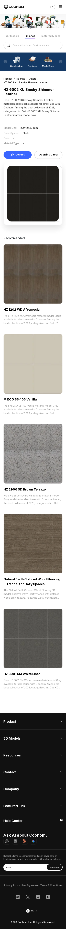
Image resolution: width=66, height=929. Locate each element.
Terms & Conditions (51, 885)
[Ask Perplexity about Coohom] (15, 841)
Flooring (20, 78)
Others (32, 78)
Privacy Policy (12, 885)
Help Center (13, 821)
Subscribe (54, 867)
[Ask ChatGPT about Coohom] (6, 841)
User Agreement (30, 885)
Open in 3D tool (48, 154)
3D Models (12, 36)
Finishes (30, 36)
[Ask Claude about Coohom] (24, 841)
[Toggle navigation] (60, 7)
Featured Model (50, 36)
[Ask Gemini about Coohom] (33, 841)
